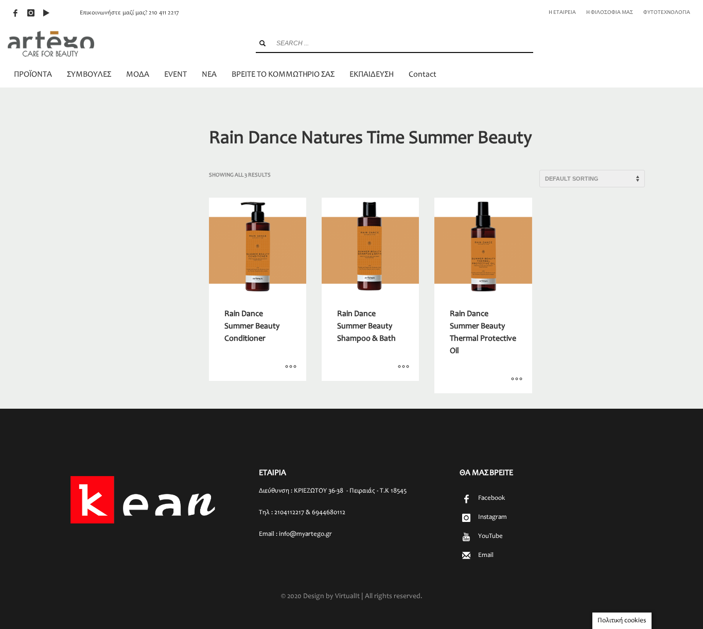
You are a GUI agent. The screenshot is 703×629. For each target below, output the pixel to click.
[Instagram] (31, 13)
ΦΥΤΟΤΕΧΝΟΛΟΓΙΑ (666, 12)
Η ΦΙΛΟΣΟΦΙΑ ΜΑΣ (609, 12)
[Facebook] (15, 13)
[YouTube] (46, 13)
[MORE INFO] (290, 368)
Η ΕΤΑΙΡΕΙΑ (562, 12)
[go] (262, 43)
